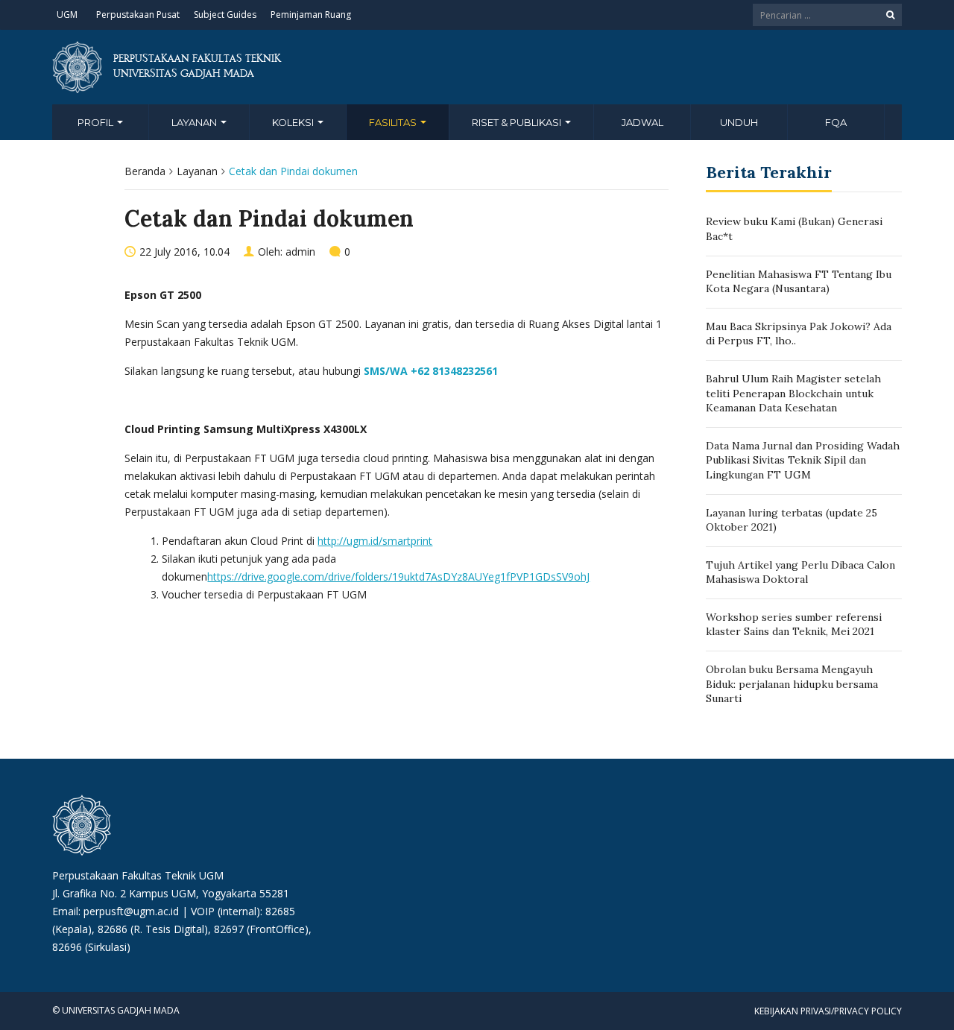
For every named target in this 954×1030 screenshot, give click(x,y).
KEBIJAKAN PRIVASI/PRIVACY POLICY (828, 1011)
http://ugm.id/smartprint (375, 541)
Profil (97, 122)
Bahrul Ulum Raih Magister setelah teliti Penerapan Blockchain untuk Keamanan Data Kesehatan (793, 393)
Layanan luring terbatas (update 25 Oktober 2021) (791, 520)
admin (300, 251)
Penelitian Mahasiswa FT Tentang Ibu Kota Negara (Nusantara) (798, 282)
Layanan (195, 122)
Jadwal (642, 122)
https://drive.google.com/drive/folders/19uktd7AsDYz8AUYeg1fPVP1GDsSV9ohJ (398, 576)
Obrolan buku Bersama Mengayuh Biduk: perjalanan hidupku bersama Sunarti (792, 684)
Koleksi (294, 122)
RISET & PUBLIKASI (517, 122)
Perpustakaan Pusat (138, 14)
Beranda (144, 171)
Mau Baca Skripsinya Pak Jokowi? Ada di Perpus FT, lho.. (798, 334)
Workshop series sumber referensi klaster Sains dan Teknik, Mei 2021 (794, 624)
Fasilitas (394, 122)
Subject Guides (225, 14)
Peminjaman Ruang (311, 14)
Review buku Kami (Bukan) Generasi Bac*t (794, 229)
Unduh (739, 122)
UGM (67, 14)
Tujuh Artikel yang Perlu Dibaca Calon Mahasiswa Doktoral (800, 572)
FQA (836, 122)
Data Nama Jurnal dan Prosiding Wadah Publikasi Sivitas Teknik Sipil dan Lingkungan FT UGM (803, 460)
